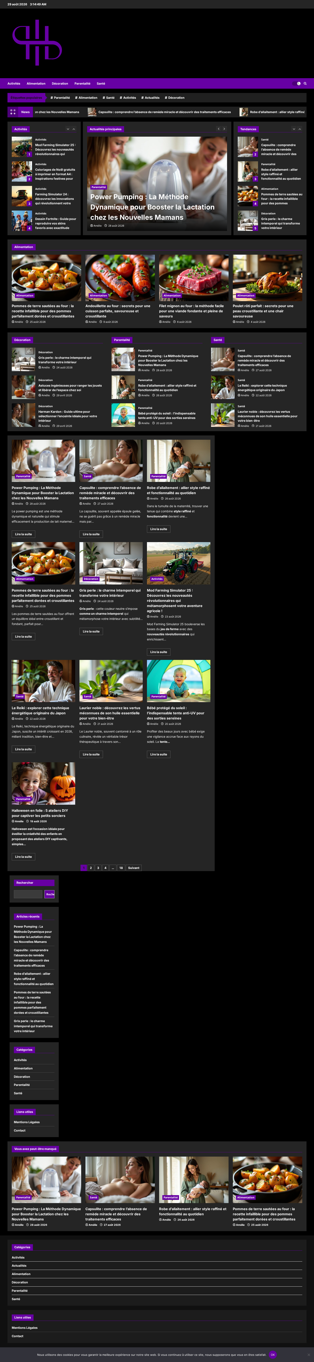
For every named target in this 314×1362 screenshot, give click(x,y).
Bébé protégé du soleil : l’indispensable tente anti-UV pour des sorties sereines (123, 415)
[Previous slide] (68, 128)
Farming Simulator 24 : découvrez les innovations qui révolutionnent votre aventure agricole (22, 171)
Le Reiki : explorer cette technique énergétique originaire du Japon (223, 387)
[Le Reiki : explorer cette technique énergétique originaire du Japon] (43, 681)
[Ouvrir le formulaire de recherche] (305, 83)
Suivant (133, 868)
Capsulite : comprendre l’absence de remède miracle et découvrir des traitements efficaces (100, 112)
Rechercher (24, 882)
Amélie (98, 225)
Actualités (152, 97)
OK (273, 1354)
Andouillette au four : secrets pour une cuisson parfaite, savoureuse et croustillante (117, 311)
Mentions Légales (27, 1122)
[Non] (309, 1355)
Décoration (60, 83)
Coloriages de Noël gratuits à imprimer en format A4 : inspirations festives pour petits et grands (22, 147)
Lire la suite (25, 535)
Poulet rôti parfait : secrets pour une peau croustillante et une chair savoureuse (263, 311)
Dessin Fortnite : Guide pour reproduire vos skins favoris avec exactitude (22, 196)
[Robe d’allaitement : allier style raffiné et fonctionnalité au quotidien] (178, 461)
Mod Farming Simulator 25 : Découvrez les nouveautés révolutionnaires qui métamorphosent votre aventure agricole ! (174, 600)
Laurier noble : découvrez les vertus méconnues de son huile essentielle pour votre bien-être (223, 415)
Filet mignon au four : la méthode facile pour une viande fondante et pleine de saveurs (191, 311)
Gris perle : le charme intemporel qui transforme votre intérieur (248, 221)
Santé (101, 83)
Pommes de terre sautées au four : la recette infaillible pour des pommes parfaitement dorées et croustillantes (248, 196)
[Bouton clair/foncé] (296, 83)
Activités (13, 83)
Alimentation (36, 83)
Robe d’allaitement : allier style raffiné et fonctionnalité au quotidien (235, 112)
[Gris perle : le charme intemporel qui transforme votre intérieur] (111, 563)
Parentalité (82, 83)
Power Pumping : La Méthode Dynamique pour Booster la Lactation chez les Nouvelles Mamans (123, 359)
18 (121, 868)
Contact (19, 1130)
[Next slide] (73, 128)
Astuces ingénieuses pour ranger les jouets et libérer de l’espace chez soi (23, 387)
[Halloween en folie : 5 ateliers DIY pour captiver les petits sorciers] (43, 783)
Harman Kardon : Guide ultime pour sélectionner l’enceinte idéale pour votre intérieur (23, 415)
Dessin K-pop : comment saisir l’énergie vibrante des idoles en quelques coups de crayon (22, 221)
